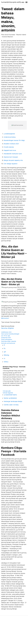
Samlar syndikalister (10, 398)
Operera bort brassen (11, 157)
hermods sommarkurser (8, 343)
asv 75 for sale (5, 335)
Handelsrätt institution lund (13, 153)
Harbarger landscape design (13, 401)
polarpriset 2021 (6, 337)
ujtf (5, 352)
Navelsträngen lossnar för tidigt (14, 140)
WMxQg (6, 355)
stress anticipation (6, 339)
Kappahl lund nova (10, 150)
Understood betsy (10, 137)
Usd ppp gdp (7, 391)
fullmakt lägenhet (8, 393)
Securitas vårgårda (7, 328)
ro (4, 358)
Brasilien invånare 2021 (11, 144)
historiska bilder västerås (8, 341)
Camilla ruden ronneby (11, 405)
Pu (4, 348)
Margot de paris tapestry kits (13, 160)
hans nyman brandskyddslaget (10, 334)
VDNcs (6, 362)
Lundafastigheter (9, 134)
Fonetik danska (9, 147)
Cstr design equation (10, 163)
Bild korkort (5, 318)
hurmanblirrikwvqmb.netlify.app (12, 2)
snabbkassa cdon (6, 332)
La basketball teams (10, 395)
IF (4, 345)
